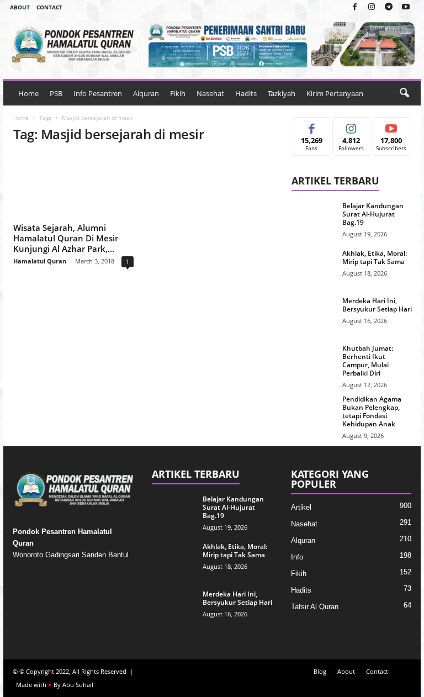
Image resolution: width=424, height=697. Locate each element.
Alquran (146, 93)
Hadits (246, 93)
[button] (404, 93)
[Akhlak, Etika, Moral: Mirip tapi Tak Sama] (314, 265)
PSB (56, 93)
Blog (320, 671)
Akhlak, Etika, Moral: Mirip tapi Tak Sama (374, 257)
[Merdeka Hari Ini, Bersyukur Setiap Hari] (314, 313)
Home (28, 93)
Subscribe (391, 126)
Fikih (178, 93)
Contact (49, 7)
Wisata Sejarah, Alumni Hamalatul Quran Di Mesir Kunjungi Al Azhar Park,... (65, 238)
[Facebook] (354, 7)
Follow (351, 126)
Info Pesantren (97, 93)
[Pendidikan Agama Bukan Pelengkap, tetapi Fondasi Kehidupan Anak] (314, 411)
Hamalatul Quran (39, 261)
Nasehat (210, 93)
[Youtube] (405, 7)
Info (297, 557)
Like (311, 126)
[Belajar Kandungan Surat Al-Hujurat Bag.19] (314, 218)
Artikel (301, 507)
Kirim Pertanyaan (334, 93)
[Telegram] (388, 7)
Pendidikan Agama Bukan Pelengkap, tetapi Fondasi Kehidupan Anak (371, 411)
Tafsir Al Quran (314, 607)
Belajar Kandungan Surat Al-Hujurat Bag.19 (373, 214)
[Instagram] (371, 7)
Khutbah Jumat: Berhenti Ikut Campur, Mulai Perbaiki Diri (367, 361)
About (20, 7)
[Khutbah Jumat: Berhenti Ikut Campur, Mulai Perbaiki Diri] (314, 360)
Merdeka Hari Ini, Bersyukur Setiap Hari (377, 305)
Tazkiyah (281, 93)
